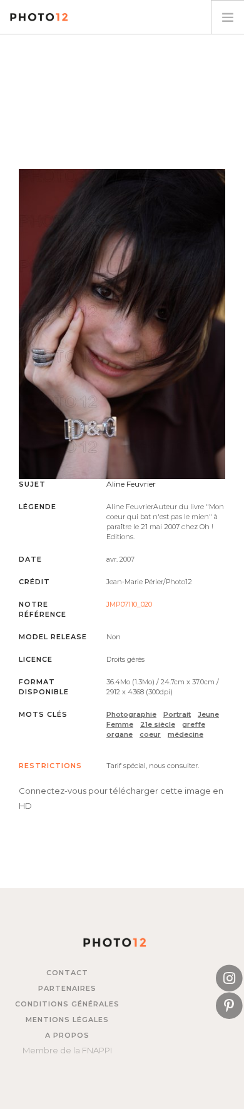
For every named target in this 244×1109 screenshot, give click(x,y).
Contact (67, 972)
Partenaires (67, 988)
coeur (150, 734)
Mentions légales (67, 1019)
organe (119, 734)
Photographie (131, 714)
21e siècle (157, 724)
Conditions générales (67, 1004)
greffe (193, 724)
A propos (67, 1035)
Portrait (177, 714)
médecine (185, 734)
